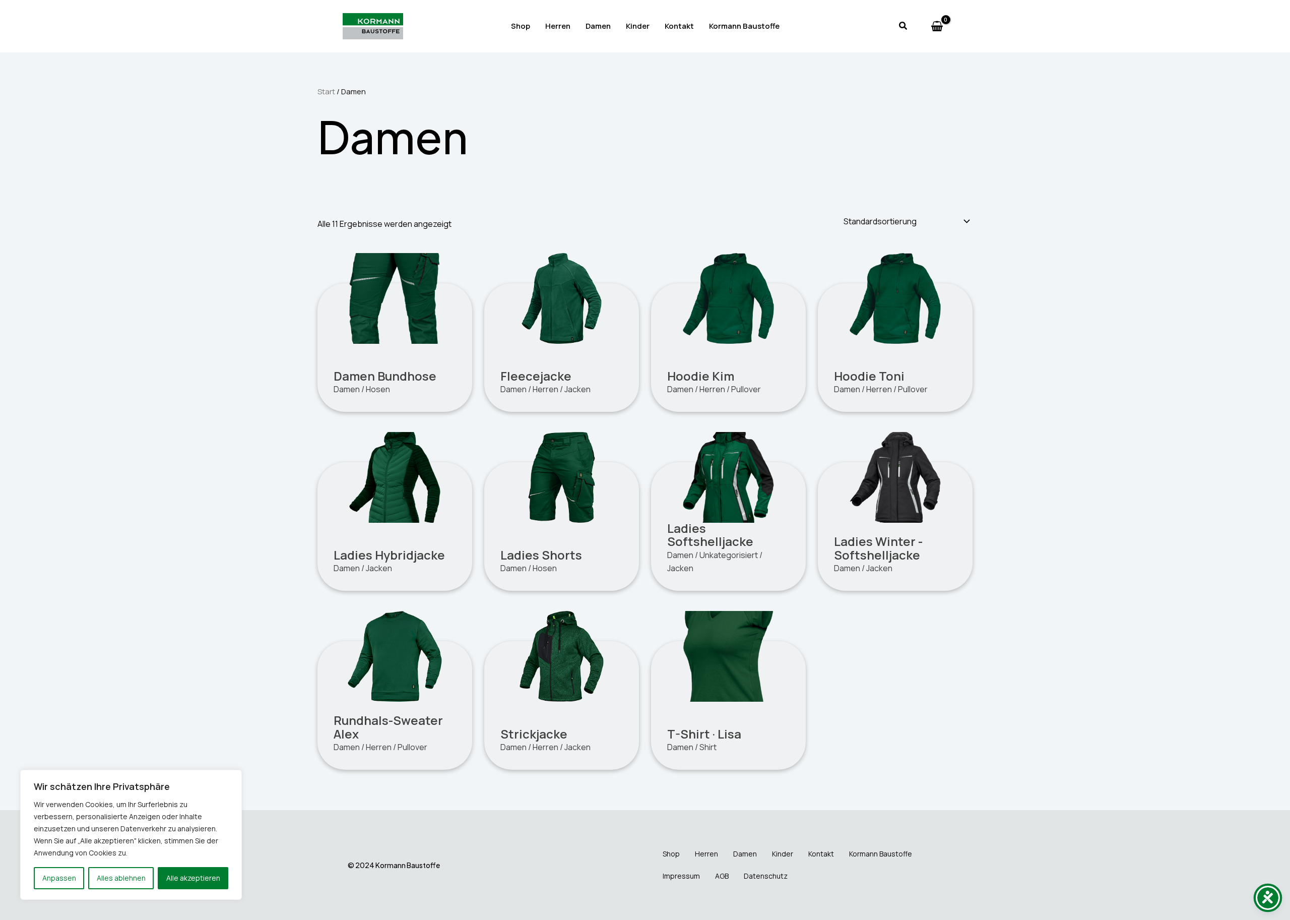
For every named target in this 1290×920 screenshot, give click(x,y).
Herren (557, 26)
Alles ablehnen (121, 878)
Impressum (681, 876)
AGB (722, 876)
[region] (131, 835)
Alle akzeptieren (193, 878)
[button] (903, 26)
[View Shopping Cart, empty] (936, 26)
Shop (520, 26)
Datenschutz (766, 876)
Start (326, 91)
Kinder (638, 26)
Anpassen (59, 878)
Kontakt (679, 26)
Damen (598, 26)
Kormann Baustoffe (744, 26)
